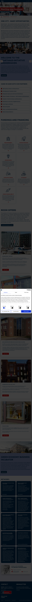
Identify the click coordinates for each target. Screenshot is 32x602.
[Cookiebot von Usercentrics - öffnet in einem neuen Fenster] (27, 290)
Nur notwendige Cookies (6, 311)
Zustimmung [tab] (5, 292)
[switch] (12, 308)
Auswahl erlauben (16, 311)
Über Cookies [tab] (26, 292)
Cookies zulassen (26, 311)
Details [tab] (16, 292)
